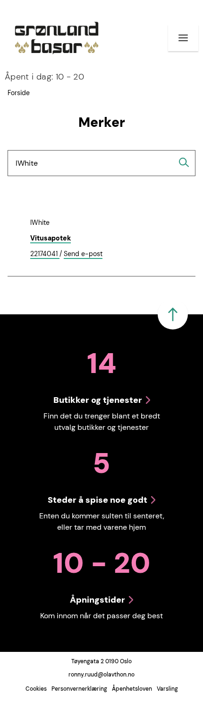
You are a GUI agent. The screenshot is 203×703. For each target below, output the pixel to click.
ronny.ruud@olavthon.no (101, 674)
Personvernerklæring (79, 689)
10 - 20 (44, 76)
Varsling (167, 689)
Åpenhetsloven (132, 689)
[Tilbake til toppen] (173, 314)
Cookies (36, 689)
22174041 (44, 254)
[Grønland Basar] (57, 38)
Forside (19, 93)
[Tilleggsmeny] (183, 38)
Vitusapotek (50, 238)
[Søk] (184, 162)
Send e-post (83, 254)
